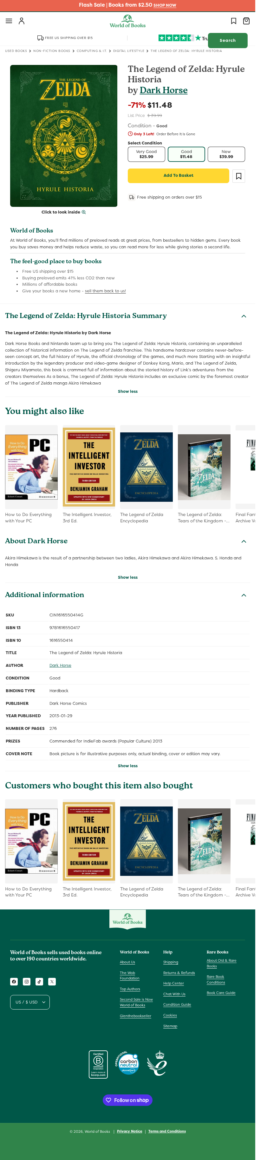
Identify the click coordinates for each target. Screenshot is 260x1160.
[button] (9, 21)
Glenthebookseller (135, 1016)
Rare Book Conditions (216, 979)
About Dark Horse (36, 542)
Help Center (173, 983)
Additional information (44, 595)
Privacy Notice (129, 1131)
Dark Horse (164, 91)
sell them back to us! (105, 291)
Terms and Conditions (167, 1131)
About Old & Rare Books (222, 963)
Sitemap (170, 1026)
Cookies (170, 1015)
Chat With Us (174, 994)
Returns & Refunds (179, 973)
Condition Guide (177, 1004)
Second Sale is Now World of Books (136, 1002)
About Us (127, 962)
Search (228, 40)
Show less (128, 391)
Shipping (170, 962)
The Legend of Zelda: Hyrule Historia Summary (86, 316)
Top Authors (130, 989)
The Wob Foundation (130, 975)
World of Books (98, 1131)
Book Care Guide (221, 993)
